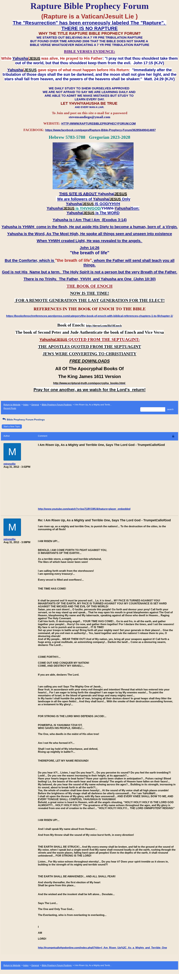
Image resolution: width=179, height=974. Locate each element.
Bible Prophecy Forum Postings (57, 404)
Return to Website (11, 404)
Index (25, 404)
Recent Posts (9, 408)
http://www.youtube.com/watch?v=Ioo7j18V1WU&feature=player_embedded (84, 508)
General (35, 404)
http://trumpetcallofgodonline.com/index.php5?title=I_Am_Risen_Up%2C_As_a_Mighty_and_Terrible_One (102, 947)
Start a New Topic (11, 426)
